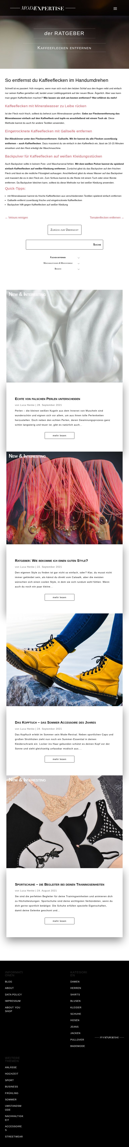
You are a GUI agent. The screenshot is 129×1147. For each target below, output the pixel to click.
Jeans (74, 1026)
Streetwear (14, 1136)
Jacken (75, 1033)
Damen (75, 981)
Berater (58, 269)
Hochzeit (11, 1073)
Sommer (11, 1099)
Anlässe (11, 1067)
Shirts (75, 994)
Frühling (11, 1093)
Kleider (75, 1007)
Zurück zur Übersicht (65, 229)
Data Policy (13, 994)
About (9, 988)
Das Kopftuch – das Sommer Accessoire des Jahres (55, 722)
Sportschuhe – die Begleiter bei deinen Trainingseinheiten (59, 884)
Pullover (77, 1039)
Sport (9, 1080)
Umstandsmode (13, 1108)
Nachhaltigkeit (14, 1118)
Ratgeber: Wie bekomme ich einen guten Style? (51, 560)
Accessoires (13, 1128)
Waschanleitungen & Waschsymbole (58, 263)
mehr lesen (59, 435)
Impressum (13, 1001)
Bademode (77, 1046)
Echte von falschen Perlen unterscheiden (47, 399)
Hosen (74, 1020)
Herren (75, 988)
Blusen (75, 1001)
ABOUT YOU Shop (12, 1009)
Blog (8, 981)
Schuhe (75, 1014)
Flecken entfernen (58, 257)
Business (11, 1086)
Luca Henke (27, 405)
